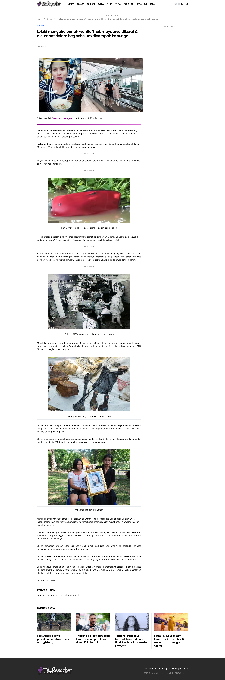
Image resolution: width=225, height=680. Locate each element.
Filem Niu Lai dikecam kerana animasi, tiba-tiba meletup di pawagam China (170, 641)
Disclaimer (148, 668)
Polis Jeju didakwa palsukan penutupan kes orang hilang (53, 639)
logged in (54, 595)
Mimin (39, 44)
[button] (178, 4)
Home (39, 19)
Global (49, 19)
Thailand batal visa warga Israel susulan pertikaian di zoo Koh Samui (93, 639)
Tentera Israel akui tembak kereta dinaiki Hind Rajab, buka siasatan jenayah (131, 640)
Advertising (174, 668)
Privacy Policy (161, 668)
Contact (184, 668)
